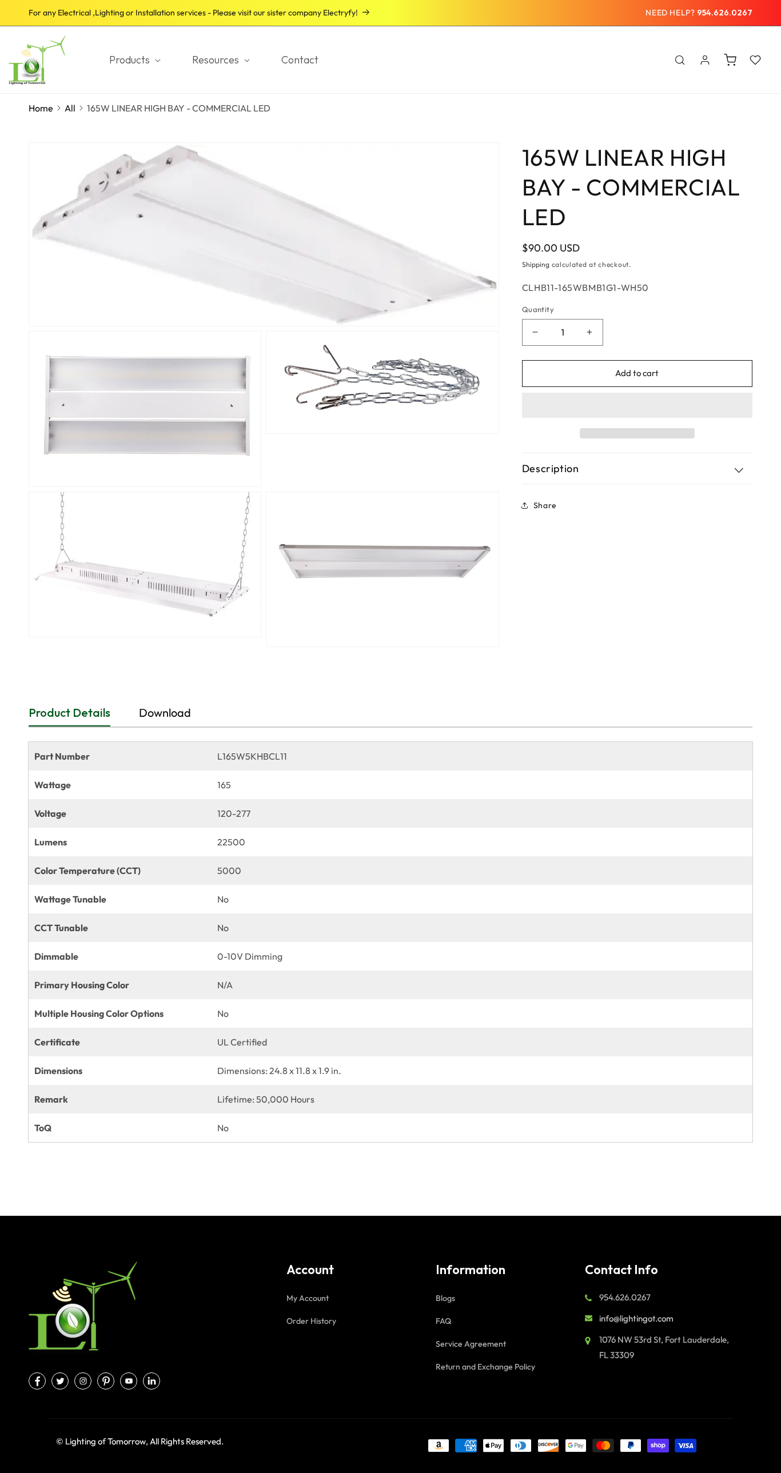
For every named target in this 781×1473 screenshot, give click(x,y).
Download (165, 712)
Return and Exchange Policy (485, 1367)
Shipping (535, 264)
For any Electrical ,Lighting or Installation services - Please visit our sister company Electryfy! (193, 12)
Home (41, 108)
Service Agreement (471, 1344)
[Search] (679, 60)
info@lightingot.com (636, 1318)
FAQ (443, 1321)
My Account (307, 1298)
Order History (311, 1321)
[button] (637, 406)
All (70, 108)
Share (545, 505)
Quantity (538, 309)
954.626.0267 (724, 12)
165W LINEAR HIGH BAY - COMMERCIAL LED (178, 108)
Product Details (69, 712)
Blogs (445, 1298)
